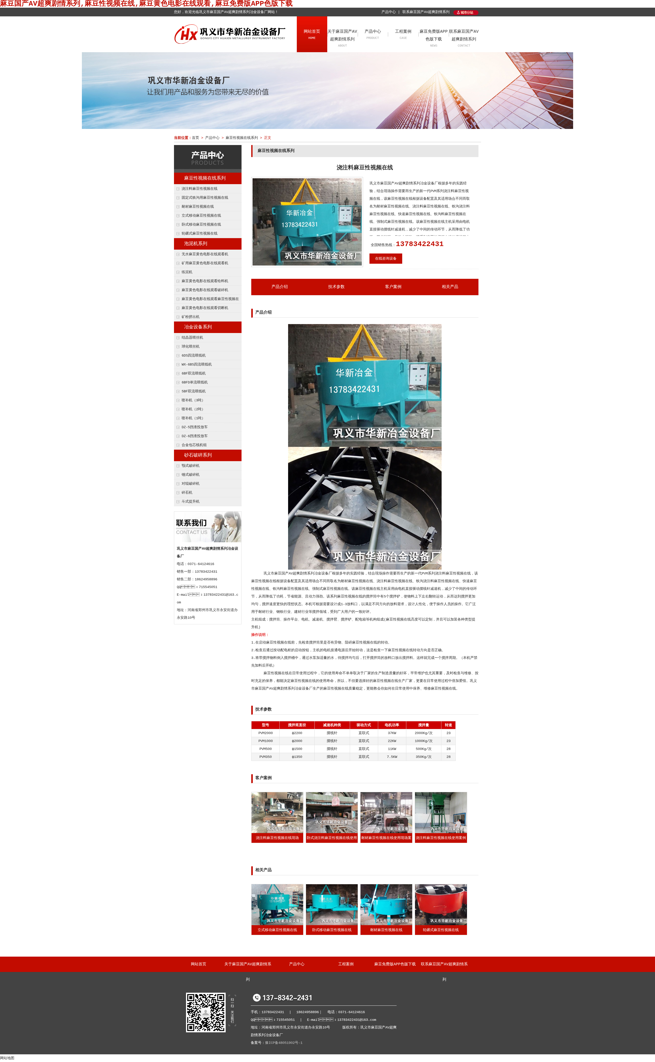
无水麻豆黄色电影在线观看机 (205, 254)
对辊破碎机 (191, 484)
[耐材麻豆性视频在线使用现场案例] (386, 832)
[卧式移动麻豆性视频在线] (332, 924)
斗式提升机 (191, 502)
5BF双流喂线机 (194, 391)
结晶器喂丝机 (192, 338)
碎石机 (187, 493)
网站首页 (312, 34)
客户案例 (393, 287)
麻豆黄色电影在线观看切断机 (205, 308)
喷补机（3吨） (193, 400)
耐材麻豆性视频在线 (198, 207)
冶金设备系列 (198, 327)
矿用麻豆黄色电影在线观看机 (205, 263)
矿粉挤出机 (191, 317)
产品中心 (373, 34)
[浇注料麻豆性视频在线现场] (277, 832)
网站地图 (7, 1058)
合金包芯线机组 (194, 445)
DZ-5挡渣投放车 (195, 427)
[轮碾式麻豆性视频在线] (441, 924)
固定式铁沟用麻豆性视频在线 (205, 198)
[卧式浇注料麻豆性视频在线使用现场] (332, 832)
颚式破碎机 (191, 466)
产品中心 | (390, 12)
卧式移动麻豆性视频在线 (201, 225)
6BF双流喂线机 (194, 373)
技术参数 (336, 287)
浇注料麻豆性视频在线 (199, 189)
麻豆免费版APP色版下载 (434, 38)
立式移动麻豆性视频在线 (201, 216)
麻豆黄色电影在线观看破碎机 (205, 290)
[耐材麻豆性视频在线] (386, 924)
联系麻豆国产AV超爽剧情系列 (426, 12)
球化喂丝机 (191, 347)
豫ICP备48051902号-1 (283, 1043)
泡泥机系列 (195, 243)
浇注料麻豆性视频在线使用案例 (441, 838)
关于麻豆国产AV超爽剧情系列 (342, 38)
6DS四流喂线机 (194, 355)
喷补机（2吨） (193, 409)
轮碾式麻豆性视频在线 (199, 233)
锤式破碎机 (191, 475)
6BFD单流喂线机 (195, 382)
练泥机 (187, 272)
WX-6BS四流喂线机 (197, 364)
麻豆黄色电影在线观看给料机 (205, 281)
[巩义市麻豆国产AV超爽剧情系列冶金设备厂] (231, 43)
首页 (195, 138)
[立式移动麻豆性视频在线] (277, 924)
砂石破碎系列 (198, 455)
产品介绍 (279, 287)
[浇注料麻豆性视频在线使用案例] (441, 832)
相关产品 (450, 287)
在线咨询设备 (386, 259)
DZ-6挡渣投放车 (195, 436)
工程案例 (403, 34)
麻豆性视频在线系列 (242, 138)
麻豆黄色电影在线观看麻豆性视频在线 (206, 300)
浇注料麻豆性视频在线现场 (277, 838)
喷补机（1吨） (193, 418)
